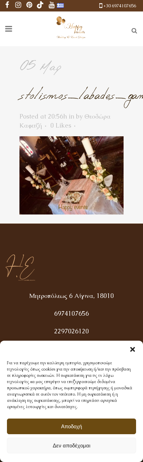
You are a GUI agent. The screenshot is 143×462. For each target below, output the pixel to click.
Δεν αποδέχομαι (71, 445)
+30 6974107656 (119, 6)
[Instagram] (18, 5)
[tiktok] (40, 5)
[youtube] (51, 5)
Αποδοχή (71, 426)
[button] (132, 349)
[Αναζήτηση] (133, 29)
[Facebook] (6, 5)
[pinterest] (29, 5)
